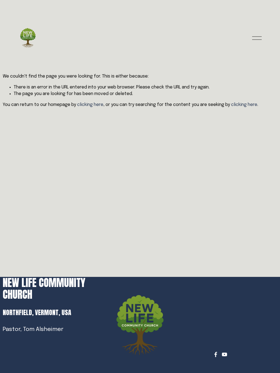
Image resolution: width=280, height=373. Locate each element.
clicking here (90, 104)
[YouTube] (224, 354)
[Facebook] (215, 354)
